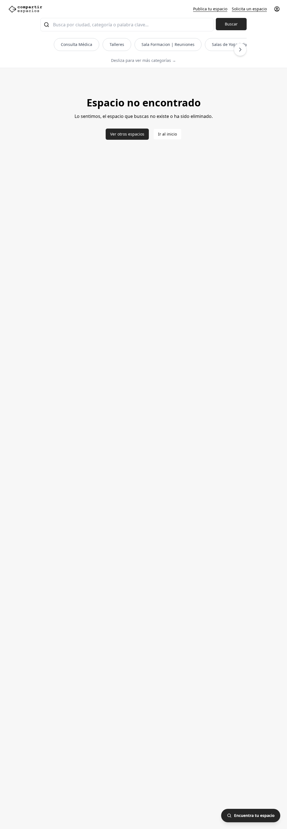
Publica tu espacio (210, 8)
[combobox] (127, 24)
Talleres (117, 44)
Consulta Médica (76, 44)
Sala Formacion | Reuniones (168, 44)
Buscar (231, 24)
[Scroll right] (240, 49)
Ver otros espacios (127, 134)
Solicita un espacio (249, 8)
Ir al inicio (167, 134)
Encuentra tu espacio (254, 815)
